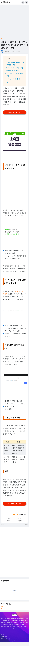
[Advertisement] (14, 22)
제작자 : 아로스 (4, 636)
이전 (26, 524)
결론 (7, 82)
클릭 (2, 606)
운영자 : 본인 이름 (5, 639)
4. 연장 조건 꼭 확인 (13, 79)
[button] (2, 2)
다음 (3, 524)
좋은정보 (6, 2)
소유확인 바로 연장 (14, 112)
